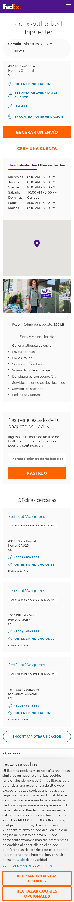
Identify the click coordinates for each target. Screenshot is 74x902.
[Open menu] (68, 6)
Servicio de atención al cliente (33, 95)
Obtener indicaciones (31, 84)
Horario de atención (23, 165)
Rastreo (37, 473)
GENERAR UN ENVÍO (30, 130)
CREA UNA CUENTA (30, 146)
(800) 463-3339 (27, 557)
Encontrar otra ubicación (38, 116)
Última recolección (51, 165)
